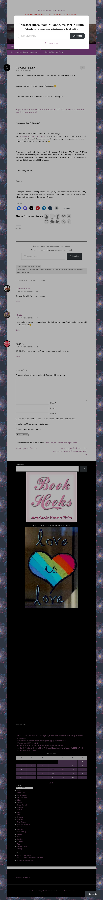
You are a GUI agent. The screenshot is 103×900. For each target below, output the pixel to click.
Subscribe (77, 36)
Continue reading (51, 43)
